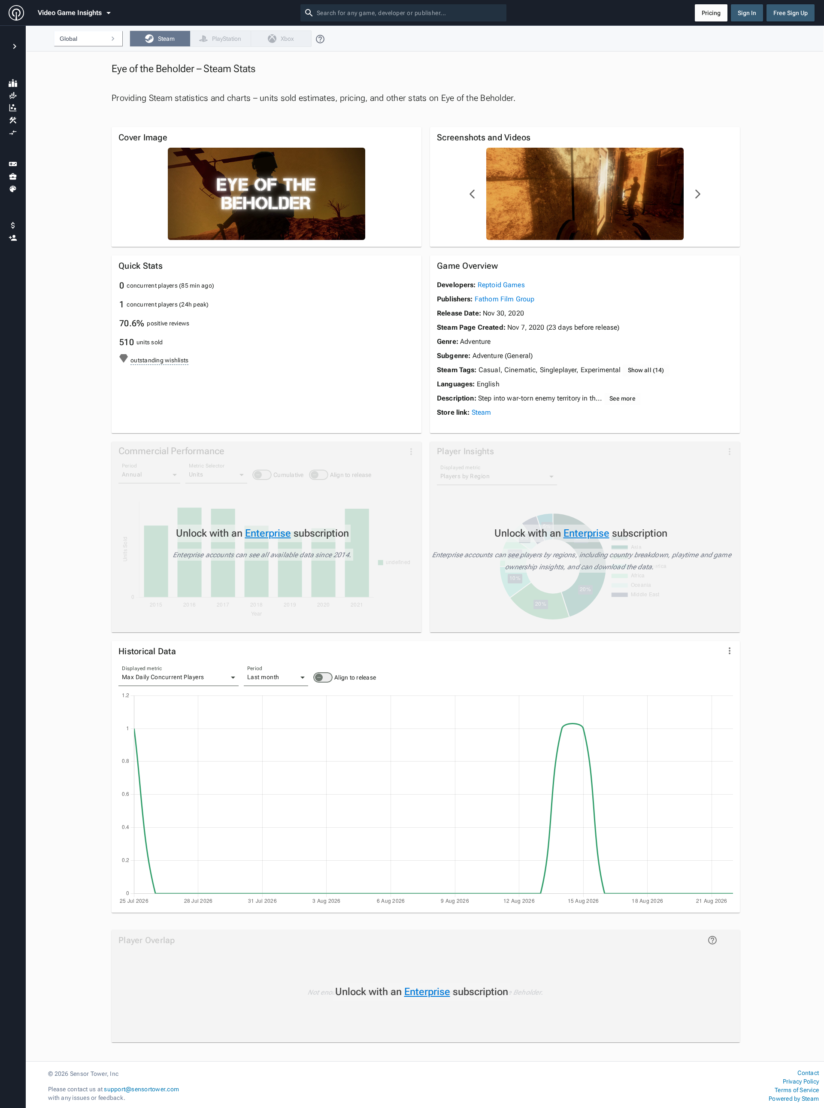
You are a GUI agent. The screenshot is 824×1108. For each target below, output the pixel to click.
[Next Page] (697, 194)
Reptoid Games (501, 285)
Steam (481, 412)
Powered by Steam (794, 1098)
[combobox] (410, 13)
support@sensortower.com (141, 1089)
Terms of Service (797, 1090)
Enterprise (268, 533)
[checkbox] (160, 38)
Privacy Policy (801, 1081)
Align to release (355, 677)
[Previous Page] (472, 194)
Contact (808, 1072)
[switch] (323, 677)
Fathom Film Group (505, 299)
